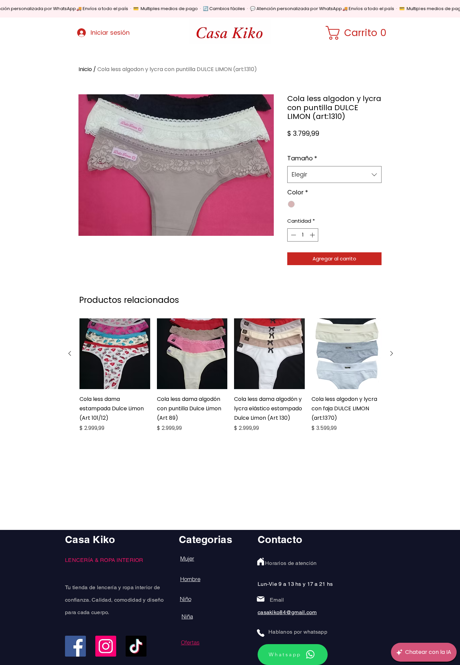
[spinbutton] (302, 235)
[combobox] (334, 174)
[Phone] (260, 633)
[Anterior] (70, 353)
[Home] (260, 561)
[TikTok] (136, 646)
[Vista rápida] (114, 353)
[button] (360, 33)
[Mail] (260, 599)
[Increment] (313, 235)
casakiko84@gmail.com (287, 612)
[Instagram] (105, 646)
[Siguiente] (392, 353)
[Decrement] (292, 235)
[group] (231, 380)
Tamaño (302, 158)
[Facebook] (75, 646)
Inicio (85, 69)
